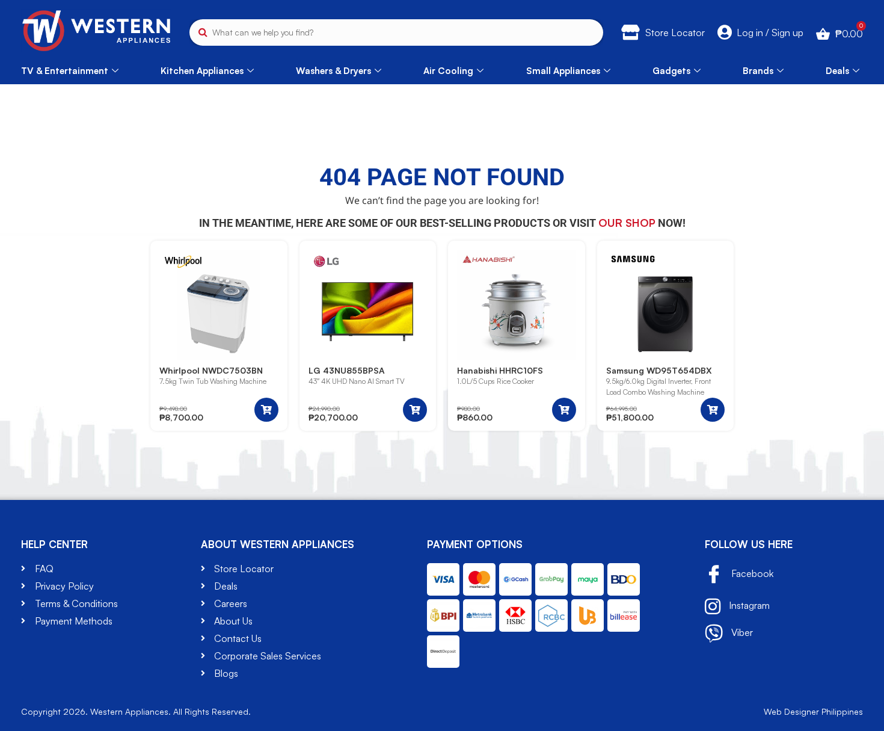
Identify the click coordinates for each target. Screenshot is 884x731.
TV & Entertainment (64, 70)
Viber (741, 632)
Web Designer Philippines (813, 711)
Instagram (748, 605)
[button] (266, 410)
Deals (837, 70)
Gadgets (671, 70)
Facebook (751, 573)
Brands (758, 70)
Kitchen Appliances (202, 70)
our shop (626, 222)
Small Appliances (563, 70)
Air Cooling (448, 70)
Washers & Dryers (333, 70)
